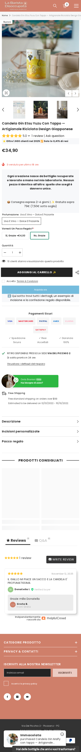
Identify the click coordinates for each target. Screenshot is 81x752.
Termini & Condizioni (27, 281)
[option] (40, 58)
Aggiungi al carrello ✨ (37, 272)
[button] (68, 93)
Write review (63, 559)
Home (5, 15)
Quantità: (8, 245)
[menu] (76, 6)
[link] (21, 522)
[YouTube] (27, 696)
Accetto (11, 281)
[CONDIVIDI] (76, 272)
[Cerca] (55, 6)
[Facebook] (7, 696)
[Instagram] (17, 696)
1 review (37, 136)
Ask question (55, 136)
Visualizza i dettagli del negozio (26, 363)
